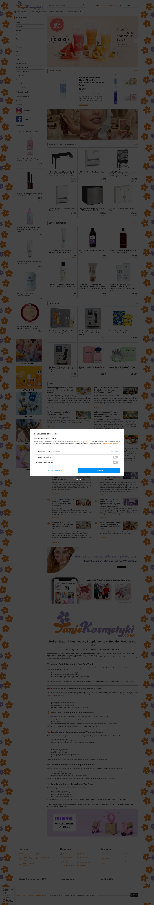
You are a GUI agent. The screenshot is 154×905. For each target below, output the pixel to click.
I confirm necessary (55, 470)
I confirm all (99, 470)
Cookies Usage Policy (82, 441)
